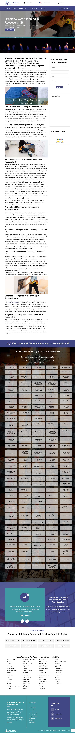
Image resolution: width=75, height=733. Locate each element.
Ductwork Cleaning (52, 539)
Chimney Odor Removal (25, 460)
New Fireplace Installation (66, 377)
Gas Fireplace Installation (11, 425)
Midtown (25, 688)
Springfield (57, 663)
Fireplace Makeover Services (38, 559)
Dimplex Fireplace (52, 490)
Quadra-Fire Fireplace (66, 490)
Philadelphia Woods (44, 676)
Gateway (9, 688)
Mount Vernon (42, 659)
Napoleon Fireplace (38, 484)
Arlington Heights (11, 659)
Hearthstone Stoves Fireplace (65, 501)
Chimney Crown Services (11, 401)
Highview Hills (26, 666)
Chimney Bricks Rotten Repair (52, 453)
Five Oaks (9, 685)
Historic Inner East (27, 670)
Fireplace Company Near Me (11, 545)
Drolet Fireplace (11, 501)
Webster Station (59, 674)
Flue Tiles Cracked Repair (38, 460)
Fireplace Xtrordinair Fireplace (65, 496)
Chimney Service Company (52, 528)
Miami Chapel (26, 686)
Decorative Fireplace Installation (65, 534)
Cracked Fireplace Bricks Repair (38, 566)
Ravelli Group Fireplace (38, 508)
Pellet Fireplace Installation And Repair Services (52, 472)
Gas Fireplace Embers (66, 466)
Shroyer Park (42, 688)
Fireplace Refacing (52, 389)
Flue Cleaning (11, 371)
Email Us (62, 2)
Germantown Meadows (29, 659)
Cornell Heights (10, 668)
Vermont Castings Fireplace (66, 484)
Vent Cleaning (11, 522)
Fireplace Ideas (11, 539)
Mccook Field (26, 683)
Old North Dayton (43, 668)
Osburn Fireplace (38, 490)
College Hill (9, 666)
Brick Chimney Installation (66, 383)
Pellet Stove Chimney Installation (38, 466)
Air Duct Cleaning (24, 522)
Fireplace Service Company (38, 528)
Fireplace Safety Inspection (52, 534)
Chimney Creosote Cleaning (25, 377)
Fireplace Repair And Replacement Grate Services (24, 439)
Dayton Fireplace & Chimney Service (53, 730)
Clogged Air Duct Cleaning (24, 528)
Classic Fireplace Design (65, 460)
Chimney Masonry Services (25, 413)
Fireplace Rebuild (11, 418)
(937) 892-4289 (64, 8)
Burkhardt (9, 663)
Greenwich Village (27, 663)
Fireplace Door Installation (38, 432)
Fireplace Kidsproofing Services (52, 515)
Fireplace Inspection (38, 395)
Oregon (41, 670)
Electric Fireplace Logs (24, 446)
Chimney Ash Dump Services (38, 407)
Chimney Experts (11, 533)
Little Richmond (27, 677)
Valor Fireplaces (24, 478)
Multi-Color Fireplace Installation (38, 472)
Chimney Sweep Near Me (38, 539)
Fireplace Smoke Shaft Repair (24, 390)
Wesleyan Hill (58, 676)
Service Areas (33, 8)
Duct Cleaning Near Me (25, 539)
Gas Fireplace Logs (66, 439)
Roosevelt (41, 685)
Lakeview (25, 674)
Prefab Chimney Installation (38, 516)
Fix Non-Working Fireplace (24, 383)
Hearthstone (26, 665)
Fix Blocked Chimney (11, 453)
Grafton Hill (26, 661)
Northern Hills (42, 663)
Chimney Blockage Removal (25, 395)
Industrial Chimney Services (66, 446)
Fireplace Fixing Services (24, 552)
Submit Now (60, 87)
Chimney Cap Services (25, 401)
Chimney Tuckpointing (66, 390)
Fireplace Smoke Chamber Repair (38, 390)
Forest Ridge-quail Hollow (13, 686)
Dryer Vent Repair (25, 533)
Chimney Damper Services (24, 407)
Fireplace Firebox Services (38, 440)
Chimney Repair (52, 371)
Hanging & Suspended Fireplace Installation (65, 552)
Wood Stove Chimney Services (11, 552)
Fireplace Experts (66, 527)
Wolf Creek (57, 679)
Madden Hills (26, 681)
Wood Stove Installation (52, 545)
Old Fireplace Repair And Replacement (52, 395)
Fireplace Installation (52, 377)
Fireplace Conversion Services (52, 552)
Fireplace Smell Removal (11, 460)
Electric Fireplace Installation (24, 425)
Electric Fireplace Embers (52, 466)
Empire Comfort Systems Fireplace (11, 508)
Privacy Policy (32, 722)
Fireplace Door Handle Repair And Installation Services (52, 432)
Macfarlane (26, 679)
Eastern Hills (10, 676)
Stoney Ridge (58, 665)
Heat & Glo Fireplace (11, 490)
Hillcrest (25, 668)
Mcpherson (25, 685)
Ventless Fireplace (38, 552)
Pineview (41, 677)
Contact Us (43, 8)
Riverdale (41, 683)
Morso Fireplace (38, 501)
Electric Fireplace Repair (52, 418)
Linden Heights (26, 676)
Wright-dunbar (59, 683)
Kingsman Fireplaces (52, 478)
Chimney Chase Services (38, 401)
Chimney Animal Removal (52, 508)
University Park (59, 668)
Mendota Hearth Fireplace (38, 496)
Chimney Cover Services (52, 401)
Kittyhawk (25, 672)
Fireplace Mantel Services (65, 566)
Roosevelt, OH (58, 718)
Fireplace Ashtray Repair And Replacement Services (66, 432)
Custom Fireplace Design (25, 466)
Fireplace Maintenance (25, 545)
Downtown (9, 674)
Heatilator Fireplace (24, 484)
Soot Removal (38, 371)
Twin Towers (58, 666)
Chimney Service (38, 367)
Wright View (58, 681)
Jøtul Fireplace (11, 495)
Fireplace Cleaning (66, 367)
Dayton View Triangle (12, 670)
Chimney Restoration (11, 395)
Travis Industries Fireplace (52, 501)
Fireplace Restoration (11, 383)
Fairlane (9, 681)
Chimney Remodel (52, 559)
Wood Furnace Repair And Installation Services (38, 425)
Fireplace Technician (66, 539)
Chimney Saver (66, 395)
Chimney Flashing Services (11, 413)
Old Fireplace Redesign (52, 460)
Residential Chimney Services (52, 446)
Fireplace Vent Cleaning (52, 413)
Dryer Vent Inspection (65, 522)
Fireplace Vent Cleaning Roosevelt (15, 37)
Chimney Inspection (52, 367)
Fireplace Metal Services (11, 440)
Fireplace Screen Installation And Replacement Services (65, 508)
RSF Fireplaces (11, 484)
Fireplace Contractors (65, 413)
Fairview (9, 683)
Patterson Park (42, 672)
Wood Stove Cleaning (65, 545)
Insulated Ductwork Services (65, 559)
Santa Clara (42, 686)
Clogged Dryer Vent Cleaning (11, 528)
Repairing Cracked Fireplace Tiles (38, 453)
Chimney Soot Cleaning (11, 377)
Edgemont (9, 679)
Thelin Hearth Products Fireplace (25, 508)
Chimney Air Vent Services (11, 472)
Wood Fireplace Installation (65, 418)
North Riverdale (43, 661)
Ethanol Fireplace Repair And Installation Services (52, 425)
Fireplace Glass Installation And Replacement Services (24, 432)
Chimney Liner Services (11, 407)
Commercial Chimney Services (38, 446)
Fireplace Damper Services (52, 440)
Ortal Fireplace (52, 495)
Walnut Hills (58, 672)
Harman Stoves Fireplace (24, 490)
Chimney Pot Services (52, 407)
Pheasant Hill (42, 674)
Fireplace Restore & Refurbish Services (24, 566)
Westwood (57, 677)
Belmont (9, 661)
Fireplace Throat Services (11, 446)
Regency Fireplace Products (66, 472)
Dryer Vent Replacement (38, 534)
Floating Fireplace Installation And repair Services (52, 566)
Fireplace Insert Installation (11, 516)
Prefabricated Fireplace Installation (66, 425)
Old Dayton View (43, 666)
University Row (58, 670)
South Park (57, 659)
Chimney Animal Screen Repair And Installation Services (52, 383)
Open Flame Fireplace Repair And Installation (11, 559)
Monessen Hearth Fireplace (25, 501)
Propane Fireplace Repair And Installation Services (11, 432)
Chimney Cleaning (25, 367)
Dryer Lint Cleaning (38, 522)
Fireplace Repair (38, 377)
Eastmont (9, 677)
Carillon (8, 665)
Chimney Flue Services (66, 401)
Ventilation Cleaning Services (25, 559)
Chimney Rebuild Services (24, 516)
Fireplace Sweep (38, 412)
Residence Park (43, 681)
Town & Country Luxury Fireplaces (38, 478)
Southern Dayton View (60, 661)
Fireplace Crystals (25, 472)
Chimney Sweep (11, 367)
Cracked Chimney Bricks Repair (66, 453)
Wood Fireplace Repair (24, 418)
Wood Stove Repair (38, 545)
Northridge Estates (43, 665)
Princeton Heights (43, 679)
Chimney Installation (65, 371)
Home (6, 8)
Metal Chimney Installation (11, 390)
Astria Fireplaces (65, 478)
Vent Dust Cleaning (52, 522)
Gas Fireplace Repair (38, 418)
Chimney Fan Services (66, 407)
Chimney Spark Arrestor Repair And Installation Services (38, 383)
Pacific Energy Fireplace (25, 496)
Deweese (9, 672)
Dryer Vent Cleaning (65, 515)
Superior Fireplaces (11, 478)
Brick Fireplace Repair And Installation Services (11, 566)
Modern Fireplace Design (11, 466)
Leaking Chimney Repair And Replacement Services (24, 453)
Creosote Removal (25, 371)
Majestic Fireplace (52, 484)
